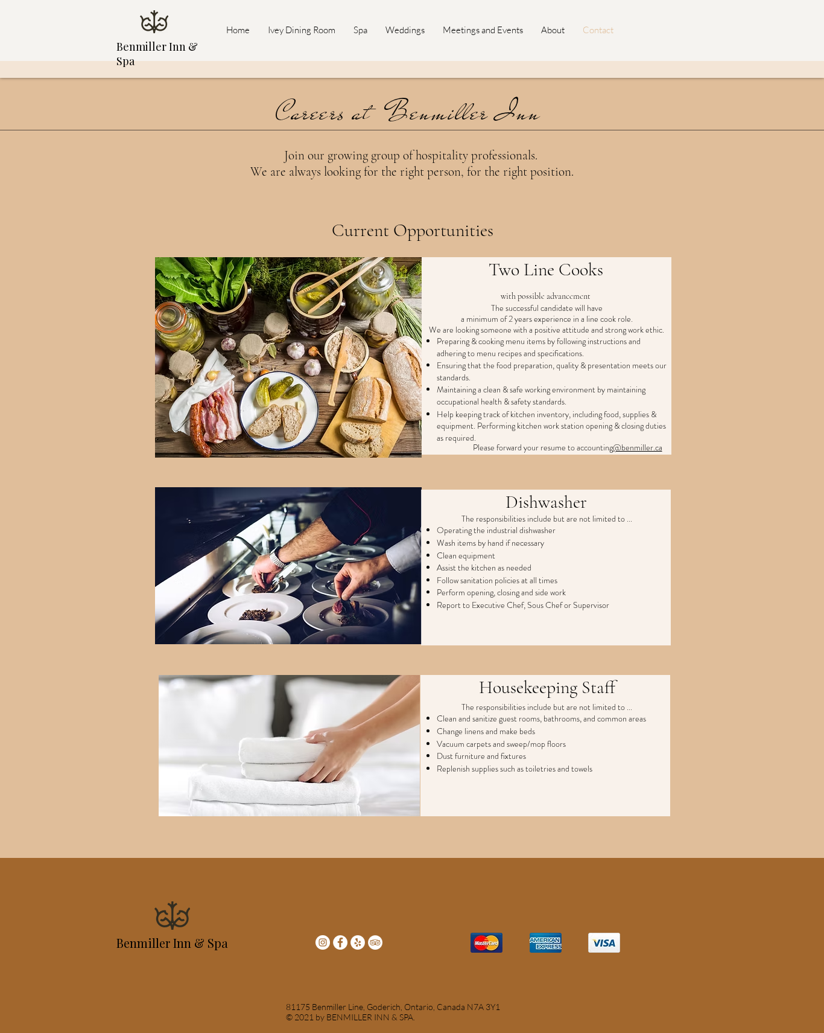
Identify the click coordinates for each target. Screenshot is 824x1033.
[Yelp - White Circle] (357, 942)
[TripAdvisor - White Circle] (375, 942)
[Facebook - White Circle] (340, 942)
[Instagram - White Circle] (322, 942)
